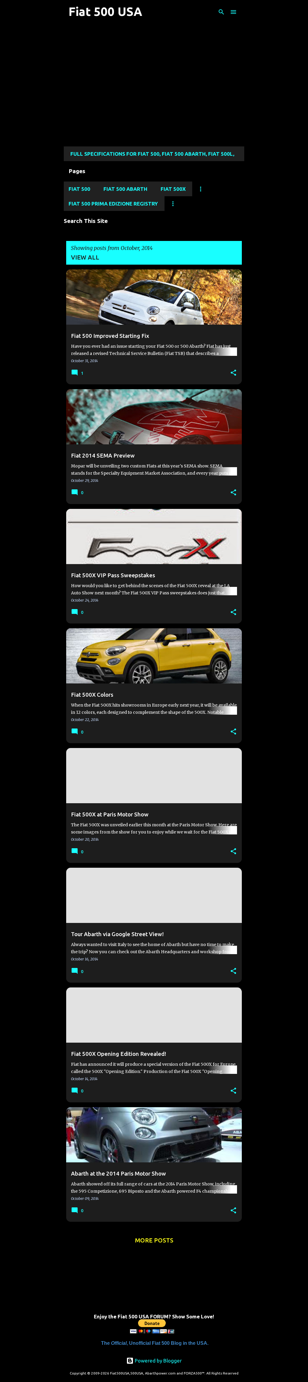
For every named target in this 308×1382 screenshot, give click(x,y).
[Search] (221, 12)
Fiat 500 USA (105, 11)
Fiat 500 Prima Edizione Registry (113, 203)
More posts (154, 1240)
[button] (233, 373)
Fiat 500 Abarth (125, 189)
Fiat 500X (173, 189)
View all (85, 257)
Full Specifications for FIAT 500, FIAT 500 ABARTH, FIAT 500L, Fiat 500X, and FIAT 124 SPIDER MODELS (152, 156)
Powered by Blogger (158, 1360)
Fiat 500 (79, 189)
